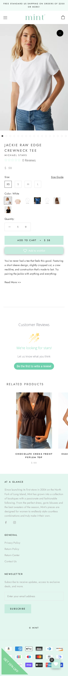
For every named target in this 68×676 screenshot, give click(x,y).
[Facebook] (6, 522)
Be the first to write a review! (34, 366)
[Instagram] (14, 522)
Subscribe (18, 608)
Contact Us (11, 561)
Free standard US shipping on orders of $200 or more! (34, 5)
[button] (34, 250)
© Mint (34, 627)
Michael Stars (16, 155)
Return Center (12, 555)
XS (8, 184)
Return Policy (12, 549)
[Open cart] (63, 17)
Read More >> (13, 282)
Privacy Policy (12, 543)
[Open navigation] (5, 17)
